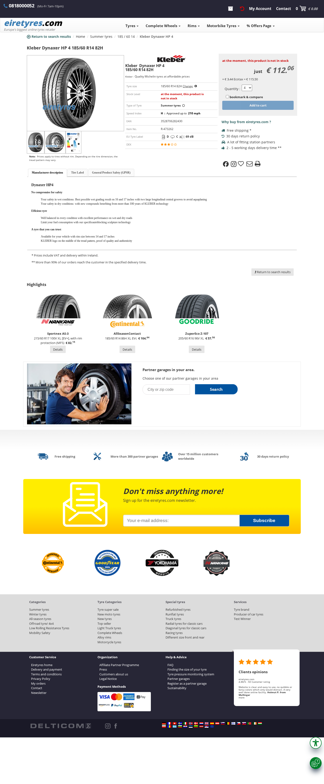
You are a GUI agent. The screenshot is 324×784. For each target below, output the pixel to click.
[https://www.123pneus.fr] (169, 723)
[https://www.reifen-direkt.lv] (201, 726)
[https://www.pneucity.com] (249, 723)
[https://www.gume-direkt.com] (223, 723)
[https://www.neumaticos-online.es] (212, 723)
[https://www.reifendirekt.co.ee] (191, 726)
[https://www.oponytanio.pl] (164, 726)
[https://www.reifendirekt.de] (164, 723)
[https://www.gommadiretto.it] (185, 723)
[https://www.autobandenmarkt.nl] (201, 723)
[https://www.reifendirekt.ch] (174, 723)
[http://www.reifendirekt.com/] (212, 726)
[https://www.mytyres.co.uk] (206, 723)
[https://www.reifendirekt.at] (217, 723)
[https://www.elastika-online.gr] (174, 726)
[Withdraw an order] (242, 8)
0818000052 (21, 5)
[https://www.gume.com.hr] (185, 726)
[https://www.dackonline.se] (180, 723)
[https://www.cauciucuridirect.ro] (169, 726)
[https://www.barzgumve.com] (180, 726)
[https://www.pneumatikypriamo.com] (244, 723)
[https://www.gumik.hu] (260, 723)
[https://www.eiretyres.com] (255, 723)
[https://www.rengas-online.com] (233, 723)
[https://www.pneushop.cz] (239, 723)
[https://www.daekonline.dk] (196, 723)
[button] (316, 743)
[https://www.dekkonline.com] (191, 723)
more (242, 697)
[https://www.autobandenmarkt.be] (228, 723)
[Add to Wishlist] (241, 164)
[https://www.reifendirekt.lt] (196, 726)
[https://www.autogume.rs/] (206, 726)
